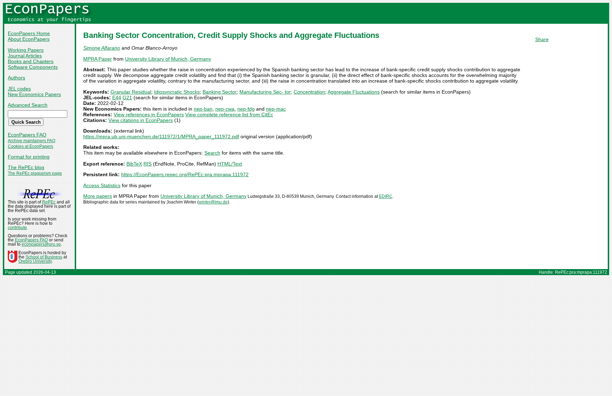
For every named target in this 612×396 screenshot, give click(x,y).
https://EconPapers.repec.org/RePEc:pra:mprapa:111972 (185, 174)
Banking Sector (220, 92)
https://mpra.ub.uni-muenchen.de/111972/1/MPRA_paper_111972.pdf (161, 136)
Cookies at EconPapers (30, 146)
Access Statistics (101, 185)
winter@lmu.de (213, 202)
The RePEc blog (26, 167)
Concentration (309, 92)
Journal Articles (25, 55)
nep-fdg (246, 109)
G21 (127, 97)
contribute (17, 227)
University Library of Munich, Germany (168, 59)
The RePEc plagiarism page (35, 173)
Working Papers (26, 50)
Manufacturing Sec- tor (265, 92)
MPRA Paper (97, 59)
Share (542, 39)
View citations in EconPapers (140, 120)
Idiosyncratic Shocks (177, 92)
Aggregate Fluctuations (354, 92)
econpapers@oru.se (41, 244)
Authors (16, 77)
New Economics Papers (34, 94)
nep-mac (276, 109)
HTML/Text (229, 164)
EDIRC (385, 196)
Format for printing (29, 157)
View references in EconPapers (149, 114)
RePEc (49, 202)
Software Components (33, 67)
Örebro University (35, 261)
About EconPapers (29, 39)
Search (212, 153)
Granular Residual (130, 92)
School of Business (44, 257)
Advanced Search (27, 105)
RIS (147, 164)
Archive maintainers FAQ (31, 141)
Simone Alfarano (101, 48)
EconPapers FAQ (27, 135)
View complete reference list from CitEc (229, 114)
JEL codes (19, 88)
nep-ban (203, 109)
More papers (97, 196)
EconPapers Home (29, 33)
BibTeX (134, 164)
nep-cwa (224, 109)
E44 (116, 97)
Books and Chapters (30, 61)
